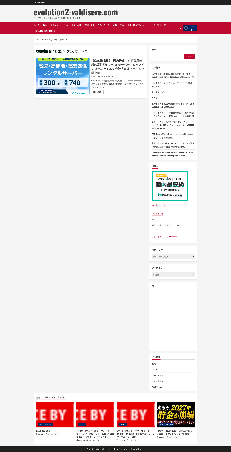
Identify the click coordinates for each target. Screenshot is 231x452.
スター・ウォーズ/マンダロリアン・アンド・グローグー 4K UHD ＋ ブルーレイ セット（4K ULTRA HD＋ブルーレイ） (173, 125)
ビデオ (192, 28)
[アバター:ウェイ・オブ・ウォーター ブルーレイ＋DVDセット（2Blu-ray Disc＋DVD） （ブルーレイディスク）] (95, 414)
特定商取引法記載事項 (45, 30)
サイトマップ (160, 24)
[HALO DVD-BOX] (55, 414)
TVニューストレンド (51, 24)
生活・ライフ (104, 24)
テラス (155, 97)
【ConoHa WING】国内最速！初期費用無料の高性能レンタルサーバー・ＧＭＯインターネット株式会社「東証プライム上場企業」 (63, 76)
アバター (82, 424)
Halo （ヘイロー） (45, 424)
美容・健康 (89, 24)
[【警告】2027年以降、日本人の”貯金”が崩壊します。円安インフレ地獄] (176, 414)
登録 (154, 363)
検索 (154, 49)
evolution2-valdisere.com (76, 12)
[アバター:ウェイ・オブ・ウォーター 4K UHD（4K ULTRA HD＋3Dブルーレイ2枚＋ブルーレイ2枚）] (136, 414)
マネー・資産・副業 (72, 24)
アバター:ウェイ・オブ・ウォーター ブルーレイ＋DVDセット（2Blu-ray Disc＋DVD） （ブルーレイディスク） (95, 433)
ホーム (36, 24)
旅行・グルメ (119, 24)
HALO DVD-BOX (43, 430)
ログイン (156, 369)
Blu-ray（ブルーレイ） (138, 24)
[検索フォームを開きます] (181, 28)
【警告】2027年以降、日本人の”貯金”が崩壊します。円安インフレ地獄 (175, 432)
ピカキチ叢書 (157, 214)
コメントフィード (159, 381)
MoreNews (137, 449)
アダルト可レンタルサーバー (164, 236)
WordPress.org (157, 386)
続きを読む (98, 92)
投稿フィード (157, 375)
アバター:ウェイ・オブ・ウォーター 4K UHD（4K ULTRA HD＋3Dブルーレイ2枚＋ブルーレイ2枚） (135, 433)
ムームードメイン (159, 205)
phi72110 (96, 76)
